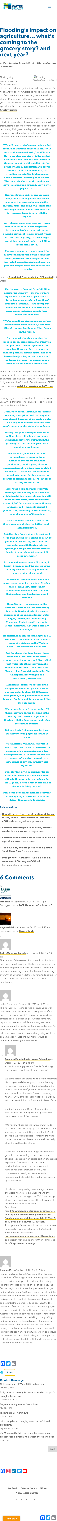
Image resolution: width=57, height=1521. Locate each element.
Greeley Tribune (8, 109)
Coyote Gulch (7, 927)
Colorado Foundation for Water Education (27, 1059)
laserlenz (5, 901)
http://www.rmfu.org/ (23, 1243)
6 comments (7, 66)
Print (10, 1372)
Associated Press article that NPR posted (30, 277)
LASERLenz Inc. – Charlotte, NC (35, 905)
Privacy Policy (28, 1488)
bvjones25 (5, 1270)
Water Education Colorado (15, 63)
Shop (43, 1488)
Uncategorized (49, 63)
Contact (12, 1488)
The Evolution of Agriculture (14, 1412)
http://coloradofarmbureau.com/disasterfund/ (30, 1236)
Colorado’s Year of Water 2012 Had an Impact (23, 1384)
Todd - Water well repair (13, 953)
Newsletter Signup (27, 1492)
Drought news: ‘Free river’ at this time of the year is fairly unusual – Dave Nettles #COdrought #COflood (28, 818)
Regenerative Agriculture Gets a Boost (19, 1404)
